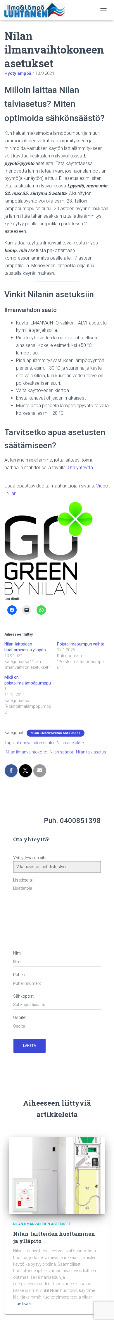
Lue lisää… (24, 1303)
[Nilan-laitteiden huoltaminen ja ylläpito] (57, 1175)
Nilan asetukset (71, 742)
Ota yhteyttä (80, 467)
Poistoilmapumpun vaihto (80, 644)
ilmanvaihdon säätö (35, 742)
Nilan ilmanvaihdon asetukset (55, 733)
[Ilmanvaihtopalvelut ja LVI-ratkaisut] (37, 10)
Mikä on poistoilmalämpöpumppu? (27, 683)
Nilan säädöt (61, 752)
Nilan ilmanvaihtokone (26, 752)
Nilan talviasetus (91, 752)
